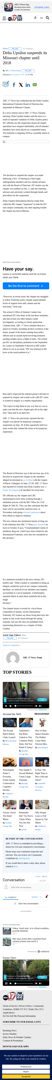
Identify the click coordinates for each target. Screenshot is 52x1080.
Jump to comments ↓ (12, 645)
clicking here (24, 858)
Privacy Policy (25, 1006)
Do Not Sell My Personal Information (19, 1016)
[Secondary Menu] (6, 18)
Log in (37, 876)
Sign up (44, 876)
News (24, 635)
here (15, 866)
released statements (31, 512)
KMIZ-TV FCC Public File (26, 1009)
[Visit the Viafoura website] (43, 951)
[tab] (10, 897)
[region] (26, 914)
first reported (39, 524)
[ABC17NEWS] (18, 18)
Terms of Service (10, 1006)
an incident (28, 480)
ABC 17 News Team (13, 71)
